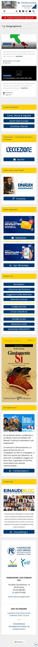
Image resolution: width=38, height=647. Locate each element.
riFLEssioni (7, 43)
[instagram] (26, 11)
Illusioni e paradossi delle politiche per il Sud (18, 46)
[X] (17, 11)
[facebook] (23, 11)
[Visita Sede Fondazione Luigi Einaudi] (19, 7)
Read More (19, 56)
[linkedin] (20, 11)
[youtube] (30, 11)
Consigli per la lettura (12, 341)
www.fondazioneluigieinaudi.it (19, 597)
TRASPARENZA (19, 624)
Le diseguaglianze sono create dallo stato (17, 78)
